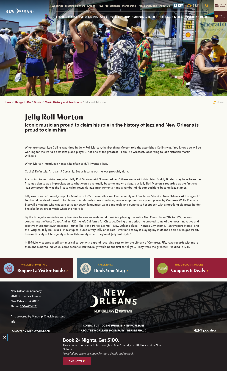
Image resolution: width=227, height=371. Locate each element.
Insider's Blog (196, 17)
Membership (129, 6)
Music (39, 102)
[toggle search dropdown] (206, 5)
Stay (103, 17)
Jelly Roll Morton (95, 102)
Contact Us (91, 325)
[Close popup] (4, 337)
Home (9, 102)
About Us (164, 6)
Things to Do (66, 17)
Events (115, 17)
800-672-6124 (28, 306)
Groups (91, 6)
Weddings (57, 6)
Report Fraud (136, 330)
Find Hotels (76, 361)
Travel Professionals (108, 6)
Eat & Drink (88, 17)
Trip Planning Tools (140, 17)
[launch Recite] (178, 6)
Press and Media (148, 6)
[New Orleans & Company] (20, 11)
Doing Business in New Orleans (123, 325)
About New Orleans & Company (102, 330)
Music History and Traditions (64, 102)
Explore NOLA (171, 17)
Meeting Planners (75, 6)
